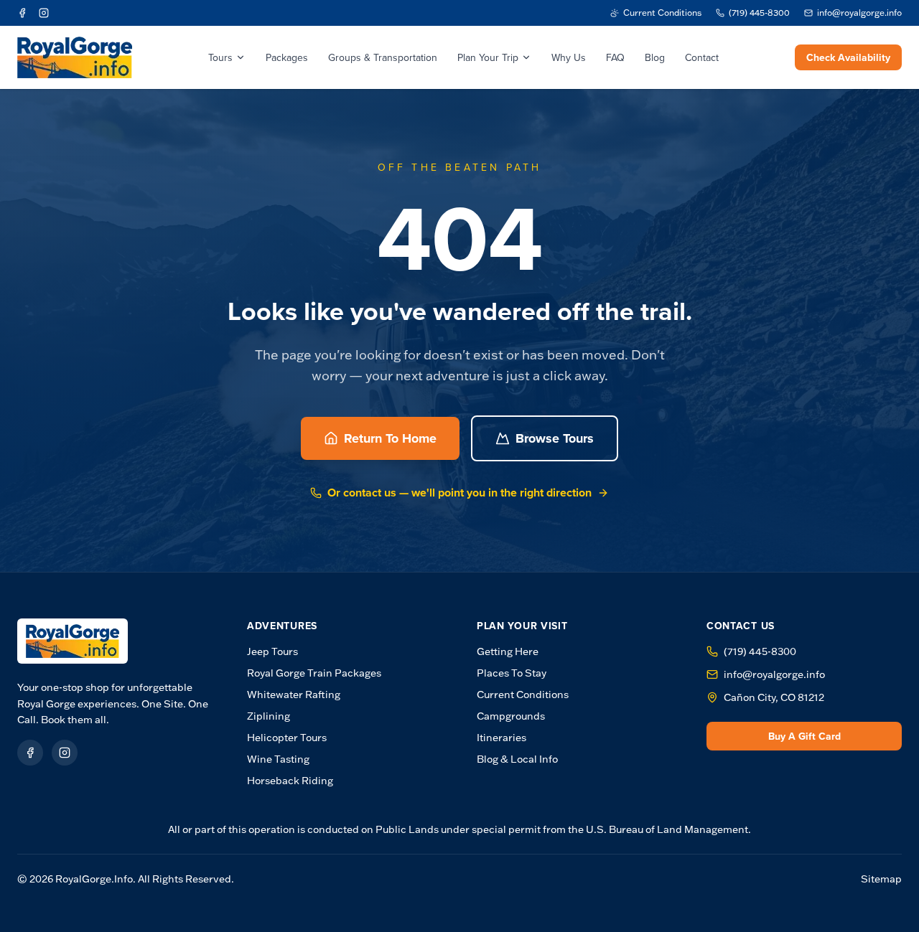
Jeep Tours (272, 651)
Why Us (568, 57)
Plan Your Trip (487, 57)
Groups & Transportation (382, 57)
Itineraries (501, 737)
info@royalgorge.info (774, 674)
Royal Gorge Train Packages (314, 673)
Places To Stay (511, 673)
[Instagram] (44, 13)
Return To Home (390, 438)
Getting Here (507, 651)
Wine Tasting (278, 759)
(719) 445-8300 (760, 651)
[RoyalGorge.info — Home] (72, 641)
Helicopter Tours (287, 737)
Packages (287, 57)
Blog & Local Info (517, 759)
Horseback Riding (290, 780)
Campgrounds (511, 716)
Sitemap (881, 878)
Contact (702, 57)
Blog (655, 57)
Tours (220, 57)
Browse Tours (555, 438)
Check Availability (848, 57)
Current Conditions (523, 694)
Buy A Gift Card (804, 736)
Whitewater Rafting (293, 694)
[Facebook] (22, 13)
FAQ (615, 57)
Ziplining (268, 716)
